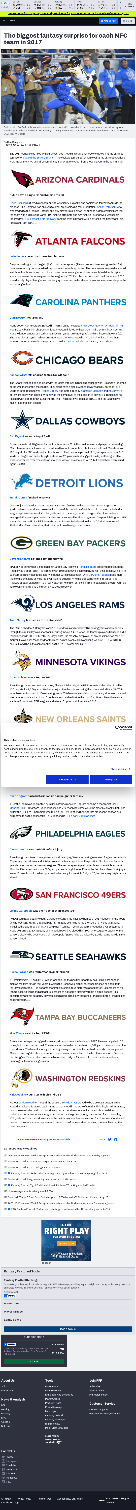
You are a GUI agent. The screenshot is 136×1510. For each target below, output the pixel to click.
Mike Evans (17, 1033)
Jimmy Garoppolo (21, 910)
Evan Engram (18, 796)
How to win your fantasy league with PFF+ (30, 1191)
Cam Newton (18, 317)
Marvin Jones (18, 497)
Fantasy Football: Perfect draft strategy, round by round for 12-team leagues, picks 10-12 (59, 1173)
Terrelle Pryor (69, 1102)
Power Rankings (54, 1407)
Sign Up (34, 1361)
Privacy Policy (24, 1499)
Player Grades (52, 1399)
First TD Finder (53, 1390)
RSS (8, 1482)
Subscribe (94, 1386)
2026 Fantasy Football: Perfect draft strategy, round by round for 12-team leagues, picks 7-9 (60, 1209)
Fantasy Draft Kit (54, 1415)
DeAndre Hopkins (98, 574)
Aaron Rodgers (87, 566)
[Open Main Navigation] (4, 21)
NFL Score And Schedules (59, 1395)
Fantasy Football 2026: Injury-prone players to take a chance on (42, 1161)
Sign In (127, 21)
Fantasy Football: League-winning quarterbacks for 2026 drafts (42, 1179)
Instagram (11, 1461)
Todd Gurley (18, 620)
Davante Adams (20, 558)
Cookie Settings (10, 1502)
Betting (5, 1409)
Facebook (11, 1469)
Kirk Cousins (18, 1094)
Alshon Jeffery (50, 390)
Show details (118, 769)
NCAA (5, 7)
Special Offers (96, 1390)
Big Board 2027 (53, 1424)
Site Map (6, 1499)
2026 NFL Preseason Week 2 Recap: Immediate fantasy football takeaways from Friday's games (59, 1155)
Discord (10, 1473)
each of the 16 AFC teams (38, 157)
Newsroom (7, 1390)
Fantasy (5, 1413)
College (5, 1422)
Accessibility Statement (70, 1499)
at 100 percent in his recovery (39, 219)
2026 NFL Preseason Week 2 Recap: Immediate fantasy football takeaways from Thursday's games (61, 1203)
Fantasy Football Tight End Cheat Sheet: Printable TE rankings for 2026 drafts (53, 1185)
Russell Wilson (19, 972)
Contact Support (98, 1409)
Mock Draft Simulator (56, 1428)
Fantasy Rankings (55, 1419)
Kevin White (115, 390)
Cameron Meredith (92, 390)
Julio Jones (17, 256)
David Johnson (18, 203)
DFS (3, 1418)
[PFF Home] (12, 21)
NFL (5, 3)
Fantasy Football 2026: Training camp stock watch (35, 1167)
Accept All (111, 779)
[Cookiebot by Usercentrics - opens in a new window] (117, 727)
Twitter (10, 1457)
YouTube (11, 1465)
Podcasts (11, 1478)
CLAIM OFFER (108, 21)
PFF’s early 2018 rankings (80, 816)
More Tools (68, 1329)
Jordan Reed (26, 1102)
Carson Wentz (19, 849)
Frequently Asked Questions (104, 1413)
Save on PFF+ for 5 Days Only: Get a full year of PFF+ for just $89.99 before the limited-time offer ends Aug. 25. (68, 13)
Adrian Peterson (106, 207)
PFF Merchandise (98, 1395)
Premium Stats (53, 1403)
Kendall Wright (19, 375)
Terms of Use (44, 1499)
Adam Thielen (19, 677)
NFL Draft (6, 1426)
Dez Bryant (17, 436)
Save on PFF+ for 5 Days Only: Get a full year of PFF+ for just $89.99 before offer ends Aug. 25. (58, 1197)
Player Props (52, 1386)
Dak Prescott (70, 337)
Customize (65, 779)
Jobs (4, 1386)
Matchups (50, 1411)
